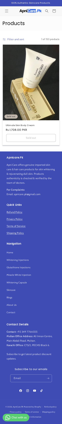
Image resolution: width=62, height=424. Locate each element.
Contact (11, 312)
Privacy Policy (14, 219)
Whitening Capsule (17, 282)
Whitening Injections (18, 259)
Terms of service (32, 412)
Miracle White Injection (19, 274)
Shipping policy (48, 412)
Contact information (32, 417)
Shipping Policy (15, 233)
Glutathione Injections (18, 267)
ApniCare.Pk (18, 407)
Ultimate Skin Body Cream (20, 125)
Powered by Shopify (32, 407)
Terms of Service (16, 226)
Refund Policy (14, 212)
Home (10, 252)
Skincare (11, 289)
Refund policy (50, 407)
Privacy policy (16, 412)
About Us (12, 304)
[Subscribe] (48, 378)
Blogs (9, 297)
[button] (6, 11)
